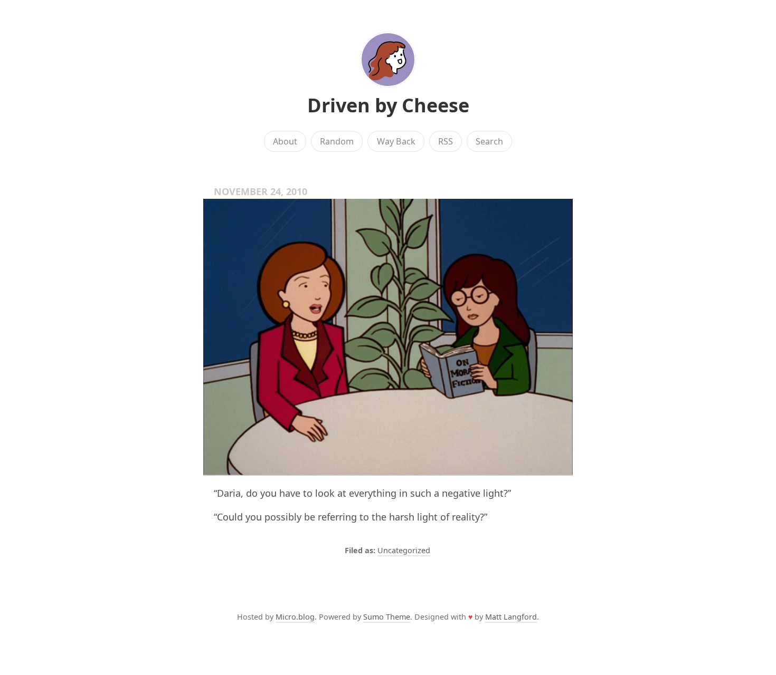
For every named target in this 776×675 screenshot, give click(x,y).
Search (489, 141)
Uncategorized (403, 550)
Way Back (396, 141)
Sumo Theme (386, 617)
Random (337, 141)
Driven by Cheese (388, 105)
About (285, 141)
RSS (445, 141)
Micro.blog (295, 617)
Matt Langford (511, 617)
